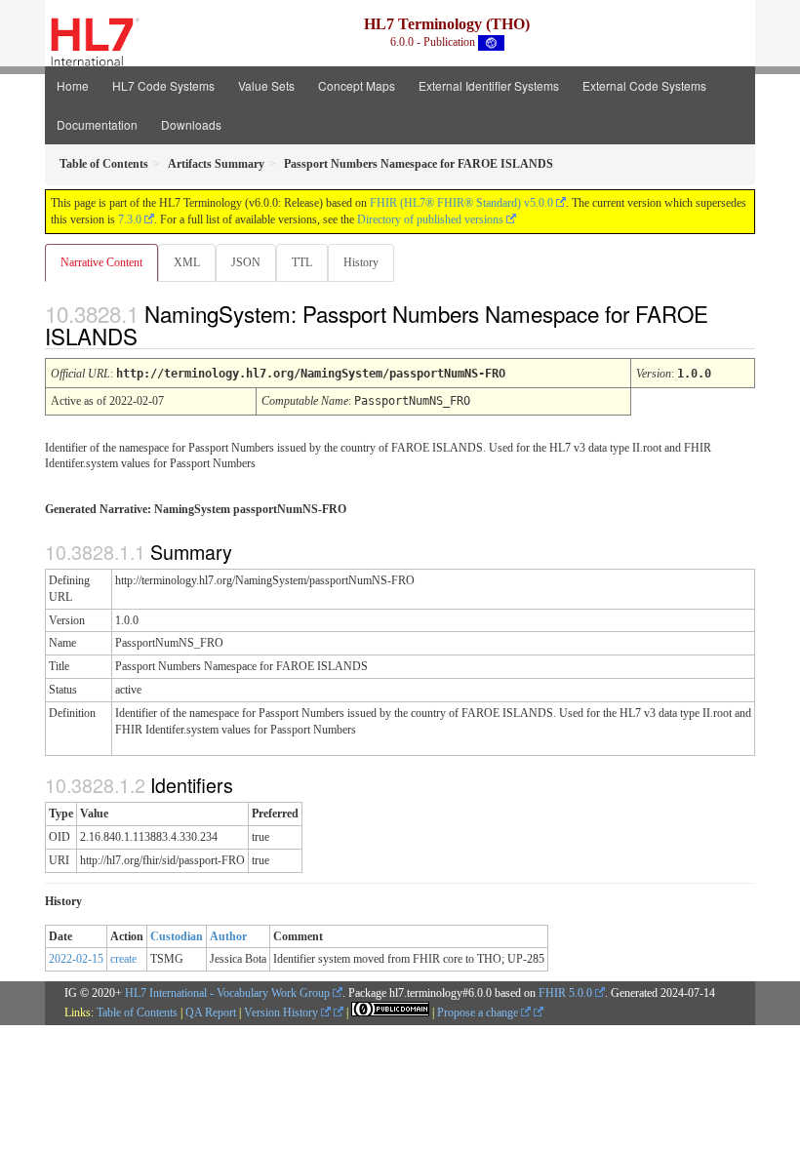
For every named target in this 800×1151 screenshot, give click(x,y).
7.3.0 (129, 219)
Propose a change (479, 1012)
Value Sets (266, 85)
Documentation (97, 124)
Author (228, 936)
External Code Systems (644, 85)
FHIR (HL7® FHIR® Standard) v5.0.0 (461, 203)
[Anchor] (154, 335)
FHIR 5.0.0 (565, 993)
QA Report (210, 1012)
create (123, 959)
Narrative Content (101, 262)
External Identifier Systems (489, 85)
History (361, 262)
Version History (282, 1012)
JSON (245, 262)
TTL (302, 262)
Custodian (176, 936)
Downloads (191, 124)
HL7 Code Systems (163, 85)
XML (187, 262)
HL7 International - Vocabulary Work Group (227, 993)
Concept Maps (356, 85)
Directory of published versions (430, 219)
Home (73, 85)
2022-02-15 (76, 959)
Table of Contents (137, 1012)
